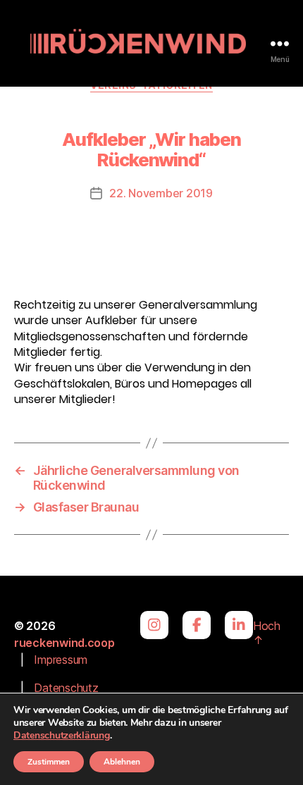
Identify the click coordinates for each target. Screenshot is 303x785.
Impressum (60, 660)
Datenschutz (66, 688)
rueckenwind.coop (64, 643)
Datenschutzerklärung (61, 735)
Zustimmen (48, 761)
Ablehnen (122, 761)
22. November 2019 (160, 193)
